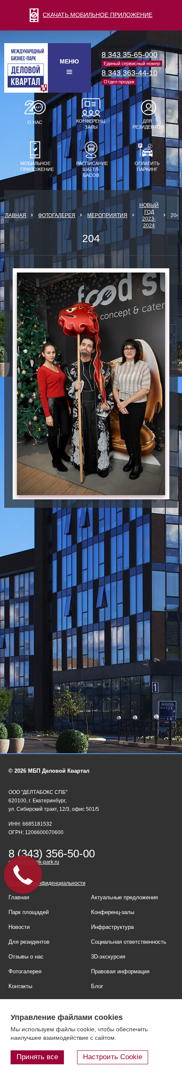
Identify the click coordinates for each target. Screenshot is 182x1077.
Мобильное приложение (35, 166)
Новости (19, 927)
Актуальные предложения (124, 897)
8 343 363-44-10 (129, 73)
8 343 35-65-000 (129, 54)
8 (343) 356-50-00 (51, 853)
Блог (97, 986)
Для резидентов (147, 123)
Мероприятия (107, 215)
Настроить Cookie (112, 1057)
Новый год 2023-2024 (149, 215)
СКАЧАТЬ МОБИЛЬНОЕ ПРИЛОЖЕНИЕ (97, 14)
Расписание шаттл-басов (91, 169)
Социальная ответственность (128, 942)
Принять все (37, 1057)
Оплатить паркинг (147, 166)
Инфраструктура (112, 927)
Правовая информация (120, 971)
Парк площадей (28, 912)
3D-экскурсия (108, 956)
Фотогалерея (56, 215)
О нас (35, 122)
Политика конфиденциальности (46, 883)
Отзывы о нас (26, 956)
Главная (14, 215)
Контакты (20, 986)
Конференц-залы (91, 123)
